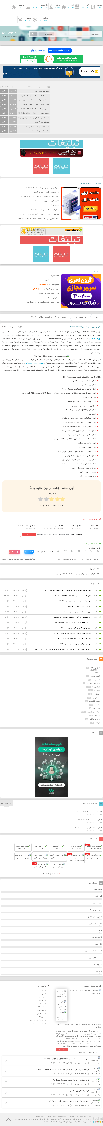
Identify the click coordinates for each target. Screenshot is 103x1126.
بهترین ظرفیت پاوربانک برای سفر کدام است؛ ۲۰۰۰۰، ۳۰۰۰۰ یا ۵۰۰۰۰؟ (24, 95)
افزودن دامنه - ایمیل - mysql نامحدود (46, 192)
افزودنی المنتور (83, 574)
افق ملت (98, 896)
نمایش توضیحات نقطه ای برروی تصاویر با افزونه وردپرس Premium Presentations (66, 590)
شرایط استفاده (39, 1017)
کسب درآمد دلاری (95, 923)
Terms (81, 1116)
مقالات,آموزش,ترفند (93, 712)
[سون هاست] (51, 63)
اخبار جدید (98, 930)
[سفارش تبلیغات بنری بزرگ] (51, 147)
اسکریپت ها (96, 687)
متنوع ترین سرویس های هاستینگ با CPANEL (42, 187)
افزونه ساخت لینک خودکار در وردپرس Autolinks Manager (73, 601)
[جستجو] (33, 34)
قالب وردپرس (97, 937)
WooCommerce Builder (35, 363)
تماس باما (41, 997)
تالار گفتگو (41, 1003)
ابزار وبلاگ (41, 1000)
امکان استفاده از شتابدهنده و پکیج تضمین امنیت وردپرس (39, 214)
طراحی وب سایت (85, 1121)
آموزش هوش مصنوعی (93, 951)
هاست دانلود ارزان (95, 957)
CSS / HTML (93, 670)
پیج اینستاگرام (14, 551)
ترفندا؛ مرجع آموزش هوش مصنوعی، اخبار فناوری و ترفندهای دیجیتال (24, 100)
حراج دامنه (98, 964)
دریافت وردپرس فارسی (37, 1023)
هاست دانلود (48, 1121)
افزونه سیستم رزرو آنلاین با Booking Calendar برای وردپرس (72, 617)
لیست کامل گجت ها (50, 874)
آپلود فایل (98, 971)
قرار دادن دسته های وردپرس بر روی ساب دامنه (76, 611)
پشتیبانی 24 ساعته (52, 297)
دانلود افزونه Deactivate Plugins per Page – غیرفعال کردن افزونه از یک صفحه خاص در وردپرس (62, 649)
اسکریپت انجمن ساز (42, 91)
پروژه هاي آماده (95, 719)
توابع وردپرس (40, 1010)
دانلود (92, 525)
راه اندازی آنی (54, 205)
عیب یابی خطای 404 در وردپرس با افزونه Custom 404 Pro (73, 622)
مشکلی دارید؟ (55, 525)
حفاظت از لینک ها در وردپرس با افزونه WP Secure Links (69, 1101)
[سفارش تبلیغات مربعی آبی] (61, 174)
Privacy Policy (73, 1116)
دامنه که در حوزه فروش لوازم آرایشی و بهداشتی (32, 117)
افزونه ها (7, 326)
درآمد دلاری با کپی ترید (93, 903)
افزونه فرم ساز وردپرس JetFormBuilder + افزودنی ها (74, 638)
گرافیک (97, 723)
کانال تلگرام (29, 551)
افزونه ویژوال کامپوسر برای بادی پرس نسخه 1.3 (76, 628)
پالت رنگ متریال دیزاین (37, 1020)
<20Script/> (9, 33)
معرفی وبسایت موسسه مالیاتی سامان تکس (33, 104)
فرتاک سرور (97, 271)
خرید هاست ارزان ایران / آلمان (90, 183)
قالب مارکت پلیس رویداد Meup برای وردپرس (88, 811)
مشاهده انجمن (5, 86)
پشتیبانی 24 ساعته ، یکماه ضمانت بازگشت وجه (42, 210)
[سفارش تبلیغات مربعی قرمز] (41, 174)
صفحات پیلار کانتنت (42, 122)
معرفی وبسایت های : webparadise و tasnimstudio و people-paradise (24, 110)
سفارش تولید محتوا (95, 916)
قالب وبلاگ (96, 708)
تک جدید (98, 944)
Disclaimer (87, 1116)
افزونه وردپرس (82, 317)
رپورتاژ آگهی (96, 697)
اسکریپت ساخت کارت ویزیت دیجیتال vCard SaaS (87, 827)
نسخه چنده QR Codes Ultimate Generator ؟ (33, 113)
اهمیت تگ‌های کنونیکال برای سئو (37, 126)
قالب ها (97, 705)
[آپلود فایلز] (51, 54)
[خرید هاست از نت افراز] (51, 156)
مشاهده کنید (61, 1050)
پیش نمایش (73, 525)
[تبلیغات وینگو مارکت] (51, 796)
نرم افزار (97, 715)
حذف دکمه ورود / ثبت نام (40, 131)
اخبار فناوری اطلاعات (93, 683)
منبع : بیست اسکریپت (25, 525)
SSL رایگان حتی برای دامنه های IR (47, 201)
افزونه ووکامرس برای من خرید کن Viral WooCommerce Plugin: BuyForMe (62, 1069)
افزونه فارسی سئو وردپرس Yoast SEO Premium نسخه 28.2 (72, 595)
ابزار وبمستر (96, 679)
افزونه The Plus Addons (70, 574)
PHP (96, 672)
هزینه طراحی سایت (95, 910)
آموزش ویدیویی (95, 676)
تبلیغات (42, 990)
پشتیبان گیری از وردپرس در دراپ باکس (79, 606)
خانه (98, 317)
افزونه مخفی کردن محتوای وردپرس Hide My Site (75, 644)
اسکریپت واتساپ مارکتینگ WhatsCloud (90, 819)
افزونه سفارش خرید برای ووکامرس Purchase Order (71, 1080)
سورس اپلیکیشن (94, 701)
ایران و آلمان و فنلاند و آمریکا (49, 293)
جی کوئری (96, 694)
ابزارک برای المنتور (94, 574)
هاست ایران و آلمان (52, 280)
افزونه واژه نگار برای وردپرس (79, 1090)
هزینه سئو (98, 889)
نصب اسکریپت (39, 1013)
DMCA (66, 1116)
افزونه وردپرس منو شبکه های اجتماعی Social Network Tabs (72, 633)
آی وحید (76, 1121)
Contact (60, 1116)
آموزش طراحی (95, 667)
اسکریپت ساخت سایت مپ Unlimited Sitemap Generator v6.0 (66, 1059)
